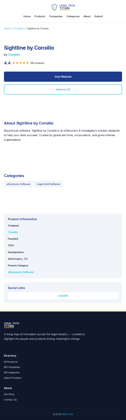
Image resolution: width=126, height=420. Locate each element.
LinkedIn (63, 295)
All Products (11, 361)
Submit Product (12, 377)
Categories (73, 16)
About (87, 16)
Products (39, 16)
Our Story (9, 394)
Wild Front (67, 414)
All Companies (12, 367)
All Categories (12, 372)
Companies (56, 16)
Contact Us (10, 399)
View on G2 (63, 89)
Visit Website (63, 76)
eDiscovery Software (18, 184)
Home (27, 16)
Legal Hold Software (48, 184)
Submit (98, 16)
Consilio (14, 54)
